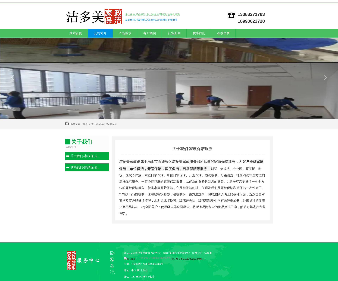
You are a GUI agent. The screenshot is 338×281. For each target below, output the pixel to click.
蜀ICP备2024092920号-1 (177, 253)
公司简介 (100, 33)
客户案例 (149, 33)
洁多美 (208, 253)
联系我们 (199, 33)
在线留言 (223, 33)
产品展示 (125, 33)
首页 (85, 124)
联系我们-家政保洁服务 (86, 167)
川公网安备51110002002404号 (188, 258)
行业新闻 (174, 33)
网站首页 (75, 33)
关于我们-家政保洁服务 (86, 156)
